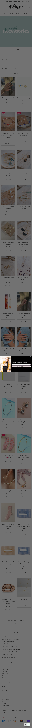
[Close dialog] (31, 356)
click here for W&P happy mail (21, 366)
